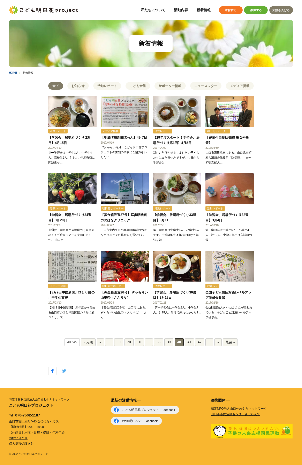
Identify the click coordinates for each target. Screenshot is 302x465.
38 (158, 342)
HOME (13, 72)
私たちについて (153, 10)
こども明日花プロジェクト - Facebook (148, 410)
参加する (256, 10)
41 (189, 342)
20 (129, 342)
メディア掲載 (240, 86)
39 (169, 342)
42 (200, 342)
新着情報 (204, 10)
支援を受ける (281, 10)
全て (55, 86)
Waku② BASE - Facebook (140, 421)
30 (139, 342)
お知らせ (78, 86)
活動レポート (107, 86)
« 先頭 (88, 342)
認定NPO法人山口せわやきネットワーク (239, 408)
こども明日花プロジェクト (44, 10)
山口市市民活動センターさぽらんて (235, 414)
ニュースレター (205, 86)
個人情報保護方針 (21, 443)
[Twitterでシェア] (64, 371)
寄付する (230, 10)
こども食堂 (138, 86)
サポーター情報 (170, 86)
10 (119, 342)
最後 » (230, 342)
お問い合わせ (18, 438)
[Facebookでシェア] (52, 371)
